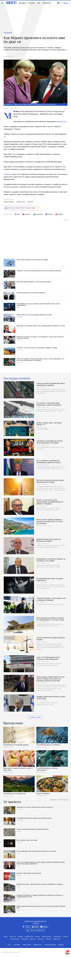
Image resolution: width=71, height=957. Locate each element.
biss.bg (18, 307)
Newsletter (28, 214)
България (31, 3)
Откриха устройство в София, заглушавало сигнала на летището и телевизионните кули (40, 896)
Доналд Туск (61, 121)
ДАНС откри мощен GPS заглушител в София (32, 260)
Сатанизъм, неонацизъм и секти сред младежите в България (49, 442)
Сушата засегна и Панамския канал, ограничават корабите (50, 384)
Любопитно (47, 3)
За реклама (17, 944)
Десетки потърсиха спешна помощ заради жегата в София (50, 481)
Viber (18, 214)
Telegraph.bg (56, 939)
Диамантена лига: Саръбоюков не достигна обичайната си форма (40, 884)
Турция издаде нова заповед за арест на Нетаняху (51, 697)
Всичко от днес (35, 717)
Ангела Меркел (9, 202)
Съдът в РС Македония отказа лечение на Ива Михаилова (48, 658)
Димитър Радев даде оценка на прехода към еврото (48, 540)
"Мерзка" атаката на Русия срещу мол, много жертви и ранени (39, 271)
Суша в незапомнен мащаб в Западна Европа (33, 829)
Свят (38, 3)
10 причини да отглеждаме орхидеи (15, 745)
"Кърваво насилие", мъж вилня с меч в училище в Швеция (51, 599)
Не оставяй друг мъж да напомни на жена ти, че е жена (36, 851)
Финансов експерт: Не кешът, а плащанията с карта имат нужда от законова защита (40, 337)
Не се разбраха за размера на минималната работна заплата (48, 461)
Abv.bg (5, 936)
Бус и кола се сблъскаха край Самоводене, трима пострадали (48, 404)
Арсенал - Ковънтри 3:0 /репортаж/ (29, 873)
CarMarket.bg (57, 936)
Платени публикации (50, 944)
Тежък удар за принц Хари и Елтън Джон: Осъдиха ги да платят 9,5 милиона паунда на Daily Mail (50, 679)
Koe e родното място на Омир (27, 840)
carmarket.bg (19, 316)
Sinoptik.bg (24, 939)
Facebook (50, 214)
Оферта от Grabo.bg (41, 427)
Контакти (61, 944)
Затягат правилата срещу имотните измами (50, 638)
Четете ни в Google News (37, 930)
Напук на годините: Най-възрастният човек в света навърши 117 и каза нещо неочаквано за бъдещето (40, 359)
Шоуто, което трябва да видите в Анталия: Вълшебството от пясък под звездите (49, 521)
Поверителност (37, 944)
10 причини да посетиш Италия (14, 793)
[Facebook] (35, 947)
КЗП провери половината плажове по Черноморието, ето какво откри (50, 619)
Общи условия (27, 944)
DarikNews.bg (29, 936)
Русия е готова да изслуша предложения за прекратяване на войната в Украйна (49, 502)
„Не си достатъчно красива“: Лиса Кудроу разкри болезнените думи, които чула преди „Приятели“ (41, 863)
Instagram (60, 214)
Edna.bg (48, 939)
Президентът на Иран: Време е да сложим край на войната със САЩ (41, 326)
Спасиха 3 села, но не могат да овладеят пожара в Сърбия (37, 348)
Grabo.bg (32, 939)
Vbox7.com (12, 936)
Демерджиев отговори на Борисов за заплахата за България (50, 560)
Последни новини (17, 378)
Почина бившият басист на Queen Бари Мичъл (49, 579)
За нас (9, 944)
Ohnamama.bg (15, 939)
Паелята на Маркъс (43, 793)
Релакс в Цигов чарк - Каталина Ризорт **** (49, 424)
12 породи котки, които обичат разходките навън (34, 818)
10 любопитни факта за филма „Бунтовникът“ (47, 769)
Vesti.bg (11, 2)
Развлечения (8, 33)
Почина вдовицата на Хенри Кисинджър (31, 293)
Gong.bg (20, 936)
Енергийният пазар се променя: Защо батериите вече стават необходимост (38, 304)
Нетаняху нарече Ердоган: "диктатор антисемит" (34, 282)
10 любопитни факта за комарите (48, 745)
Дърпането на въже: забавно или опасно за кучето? (35, 807)
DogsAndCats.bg (46, 936)
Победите (7, 174)
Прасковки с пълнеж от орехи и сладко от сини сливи (18, 769)
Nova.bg (37, 936)
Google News (39, 214)
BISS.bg (65, 936)
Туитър (30, 202)
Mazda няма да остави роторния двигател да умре (34, 315)
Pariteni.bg (40, 939)
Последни (22, 3)
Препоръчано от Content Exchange (58, 799)
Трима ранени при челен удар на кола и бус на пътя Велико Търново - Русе (41, 907)
